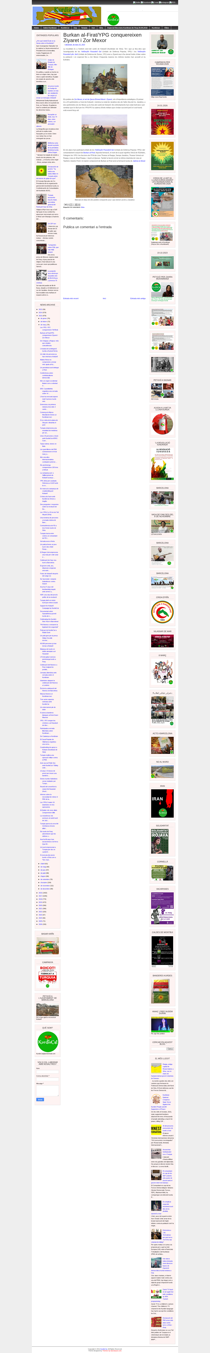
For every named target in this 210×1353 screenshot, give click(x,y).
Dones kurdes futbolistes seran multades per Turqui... (48, 781)
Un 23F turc (52, 223)
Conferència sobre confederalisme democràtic (46, 375)
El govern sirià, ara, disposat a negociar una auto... (48, 568)
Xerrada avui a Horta (47, 541)
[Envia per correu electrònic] (68, 204)
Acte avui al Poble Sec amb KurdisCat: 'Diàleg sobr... (49, 765)
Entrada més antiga (138, 299)
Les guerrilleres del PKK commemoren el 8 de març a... (48, 451)
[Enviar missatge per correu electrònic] (65, 204)
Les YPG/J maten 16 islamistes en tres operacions (47, 804)
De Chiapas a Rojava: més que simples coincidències (49, 343)
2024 (41, 918)
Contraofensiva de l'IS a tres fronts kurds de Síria (48, 528)
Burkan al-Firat (89, 153)
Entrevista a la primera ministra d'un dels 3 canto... (48, 407)
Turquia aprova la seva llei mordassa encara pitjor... (49, 826)
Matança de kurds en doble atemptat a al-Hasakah (48, 651)
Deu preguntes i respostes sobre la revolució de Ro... (49, 507)
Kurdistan (156, 28)
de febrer (44, 321)
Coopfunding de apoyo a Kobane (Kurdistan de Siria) (48, 749)
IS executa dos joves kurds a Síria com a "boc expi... (48, 857)
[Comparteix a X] (73, 204)
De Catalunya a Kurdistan (49, 736)
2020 (41, 905)
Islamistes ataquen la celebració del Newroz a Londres (49, 683)
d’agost (43, 876)
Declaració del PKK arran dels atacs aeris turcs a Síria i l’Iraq (168, 1322)
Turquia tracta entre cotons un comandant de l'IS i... (48, 536)
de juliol (43, 873)
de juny (43, 870)
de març (44, 325)
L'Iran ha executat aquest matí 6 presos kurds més (49, 399)
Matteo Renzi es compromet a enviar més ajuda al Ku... (48, 362)
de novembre (45, 886)
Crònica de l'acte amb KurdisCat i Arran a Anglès (47, 499)
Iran (93, 28)
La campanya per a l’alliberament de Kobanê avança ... (47, 475)
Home (36, 28)
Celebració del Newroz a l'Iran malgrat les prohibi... (48, 667)
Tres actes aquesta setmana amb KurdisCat (47, 702)
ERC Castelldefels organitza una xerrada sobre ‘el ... (49, 391)
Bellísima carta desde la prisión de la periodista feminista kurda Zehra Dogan (53, 147)
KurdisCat (65, 28)
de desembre (45, 889)
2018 (41, 899)
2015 (41, 316)
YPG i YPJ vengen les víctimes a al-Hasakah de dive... (49, 723)
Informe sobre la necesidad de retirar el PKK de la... (49, 797)
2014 (41, 312)
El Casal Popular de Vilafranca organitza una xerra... (48, 742)
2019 (41, 902)
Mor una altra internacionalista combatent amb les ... (48, 459)
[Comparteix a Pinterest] (79, 204)
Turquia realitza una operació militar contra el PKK (49, 757)
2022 (41, 912)
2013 (41, 309)
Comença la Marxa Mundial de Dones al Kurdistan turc (48, 414)
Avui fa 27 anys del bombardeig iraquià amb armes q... (47, 589)
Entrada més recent (70, 299)
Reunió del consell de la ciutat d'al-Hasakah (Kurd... (48, 789)
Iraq (75, 28)
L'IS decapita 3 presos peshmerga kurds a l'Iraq (48, 659)
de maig (43, 867)
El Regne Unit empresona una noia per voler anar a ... (49, 554)
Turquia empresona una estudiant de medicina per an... (48, 430)
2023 (41, 915)
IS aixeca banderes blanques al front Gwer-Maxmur (49, 715)
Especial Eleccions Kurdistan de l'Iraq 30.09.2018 (127, 28)
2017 (41, 896)
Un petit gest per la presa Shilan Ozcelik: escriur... (49, 638)
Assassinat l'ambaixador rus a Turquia (167, 1152)
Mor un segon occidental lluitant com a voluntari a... (49, 383)
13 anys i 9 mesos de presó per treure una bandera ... (48, 773)
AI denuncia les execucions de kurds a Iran (168, 1128)
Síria (101, 28)
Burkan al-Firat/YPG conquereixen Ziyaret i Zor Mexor (49, 335)
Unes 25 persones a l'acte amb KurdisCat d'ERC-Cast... (49, 438)
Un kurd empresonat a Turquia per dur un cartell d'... (48, 849)
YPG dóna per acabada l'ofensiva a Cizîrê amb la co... (49, 483)
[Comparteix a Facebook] (76, 204)
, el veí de (82, 99)
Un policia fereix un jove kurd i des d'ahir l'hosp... (48, 547)
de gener (44, 318)
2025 (41, 921)
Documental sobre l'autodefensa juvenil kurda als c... (48, 613)
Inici (104, 299)
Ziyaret (109, 99)
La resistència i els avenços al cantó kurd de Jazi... (49, 818)
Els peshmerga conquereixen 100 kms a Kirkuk (49, 467)
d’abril (43, 863)
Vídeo (166, 28)
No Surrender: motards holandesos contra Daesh (48, 581)
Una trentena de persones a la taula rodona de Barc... (49, 520)
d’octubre (44, 882)
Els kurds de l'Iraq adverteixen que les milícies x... (48, 834)
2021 (41, 908)
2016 (41, 893)
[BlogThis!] (71, 204)
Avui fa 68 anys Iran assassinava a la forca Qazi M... (49, 841)
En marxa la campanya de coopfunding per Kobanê (49, 491)
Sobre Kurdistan (50, 28)
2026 (41, 924)
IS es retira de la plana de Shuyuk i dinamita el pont (49, 422)
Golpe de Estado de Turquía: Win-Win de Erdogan (52, 64)
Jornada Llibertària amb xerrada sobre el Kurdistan (48, 675)
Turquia (84, 28)
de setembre (45, 879)
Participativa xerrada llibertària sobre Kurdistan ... (47, 731)
